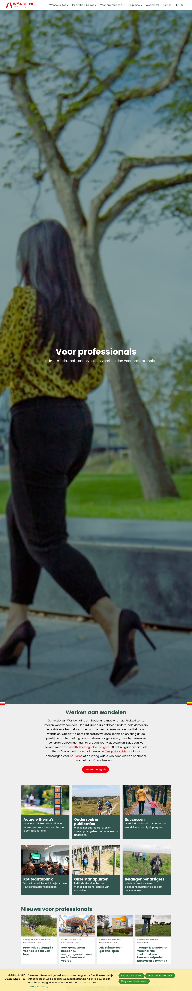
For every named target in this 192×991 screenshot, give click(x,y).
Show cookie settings (160, 975)
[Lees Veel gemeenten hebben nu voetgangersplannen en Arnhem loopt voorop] (77, 939)
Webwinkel (152, 5)
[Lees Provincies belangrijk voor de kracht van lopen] (39, 939)
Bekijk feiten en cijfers (96, 812)
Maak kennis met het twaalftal (147, 870)
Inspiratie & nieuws (83, 5)
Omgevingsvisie (116, 751)
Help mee (134, 5)
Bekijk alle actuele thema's (45, 812)
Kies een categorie (95, 769)
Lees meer (96, 870)
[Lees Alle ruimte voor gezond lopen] (115, 939)
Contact (167, 5)
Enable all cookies (131, 975)
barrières (76, 756)
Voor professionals (111, 5)
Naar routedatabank (45, 870)
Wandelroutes (57, 5)
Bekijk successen (147, 812)
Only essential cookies (134, 981)
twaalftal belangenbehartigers (88, 747)
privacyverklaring (38, 986)
